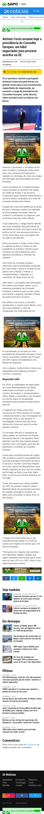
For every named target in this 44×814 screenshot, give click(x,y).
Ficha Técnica (7, 803)
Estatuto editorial (21, 803)
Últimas (7, 671)
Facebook (31, 744)
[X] (35, 795)
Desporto (5, 718)
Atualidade (6, 64)
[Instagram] (8, 795)
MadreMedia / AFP (10, 62)
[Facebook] (22, 795)
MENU (23, 4)
